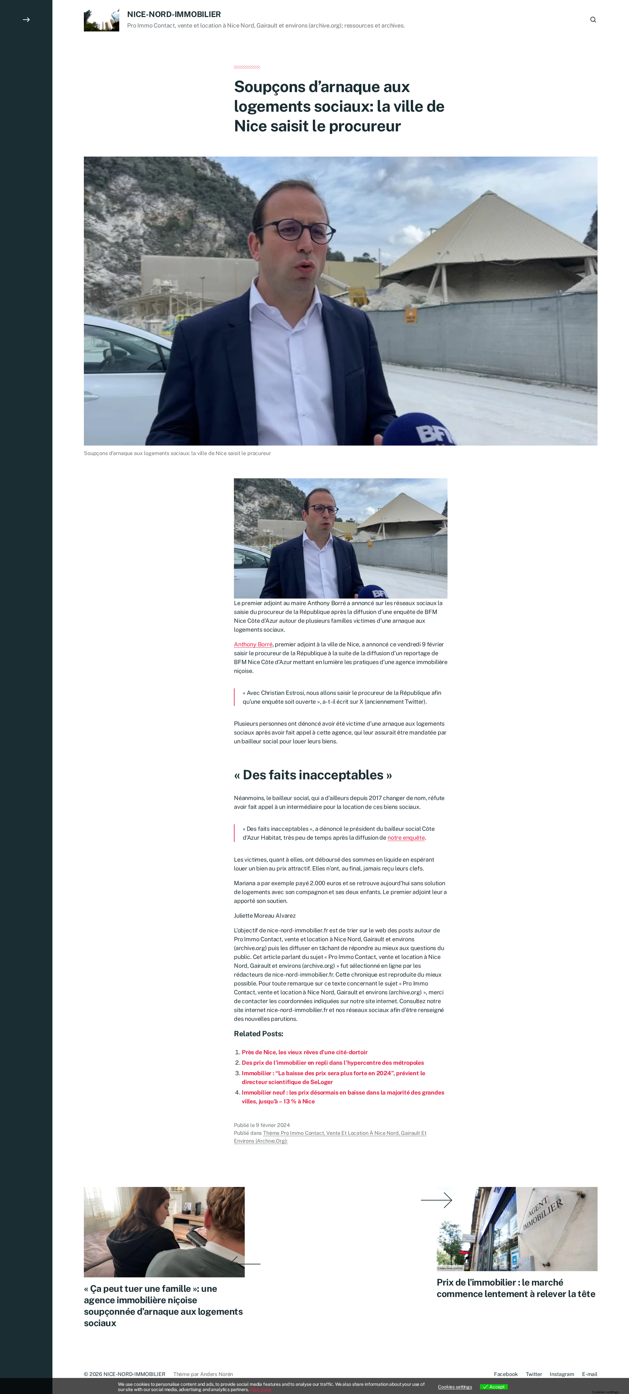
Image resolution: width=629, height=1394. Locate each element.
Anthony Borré (253, 644)
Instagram (562, 1374)
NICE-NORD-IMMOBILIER (174, 14)
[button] (26, 697)
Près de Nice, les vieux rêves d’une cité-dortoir (304, 1052)
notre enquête (406, 837)
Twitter (534, 1374)
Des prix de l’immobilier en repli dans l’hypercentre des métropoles (333, 1062)
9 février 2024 (273, 1125)
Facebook (506, 1374)
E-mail (590, 1374)
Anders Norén (216, 1374)
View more (260, 1389)
